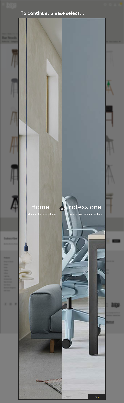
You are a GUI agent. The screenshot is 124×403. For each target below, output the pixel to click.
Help (95, 397)
